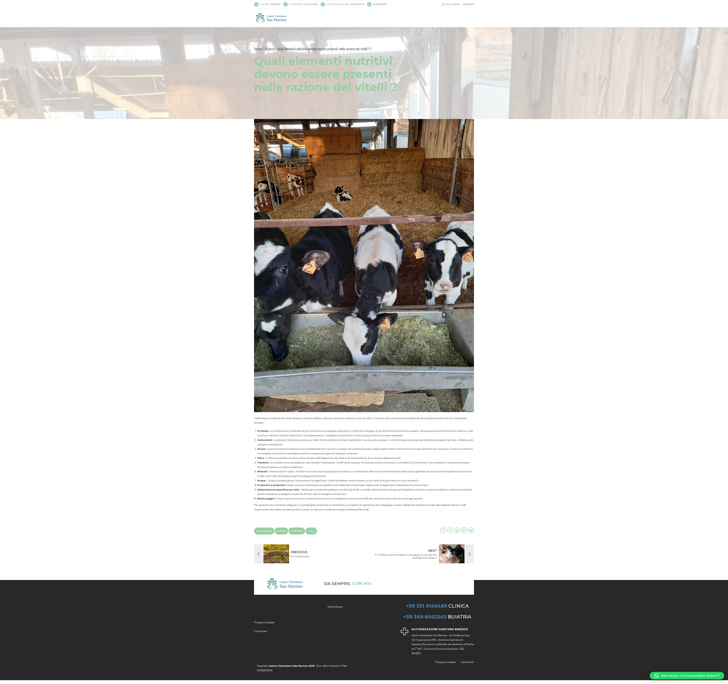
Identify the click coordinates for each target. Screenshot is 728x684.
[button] (687, 675)
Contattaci (260, 631)
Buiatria (270, 48)
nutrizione (296, 531)
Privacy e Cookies (264, 622)
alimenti (281, 531)
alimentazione (264, 531)
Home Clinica (335, 606)
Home (258, 48)
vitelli (311, 531)
